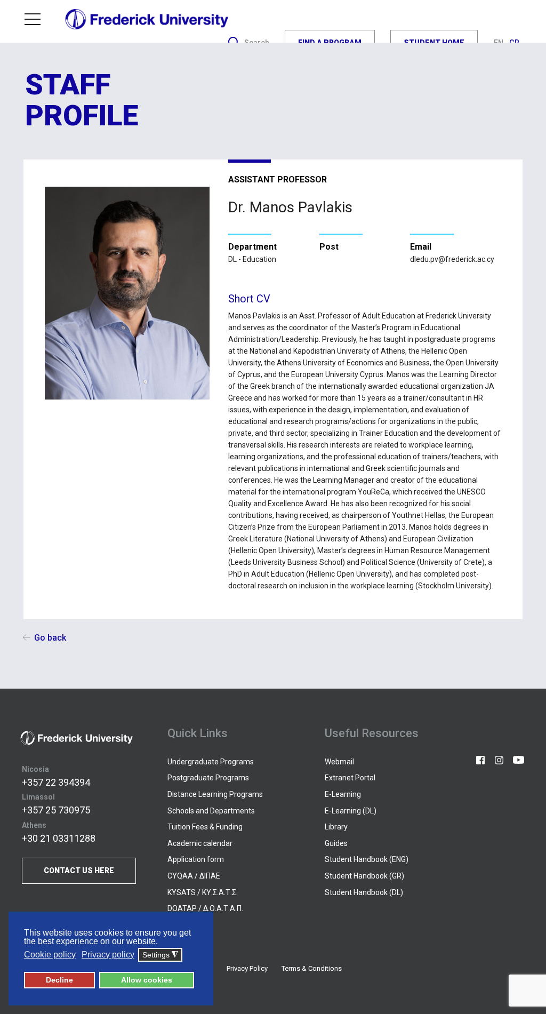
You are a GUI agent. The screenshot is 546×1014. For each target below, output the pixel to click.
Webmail (339, 761)
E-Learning (343, 794)
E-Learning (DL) (350, 811)
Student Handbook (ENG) (366, 859)
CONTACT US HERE (79, 870)
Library (336, 827)
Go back (50, 638)
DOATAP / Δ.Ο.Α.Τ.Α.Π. (205, 908)
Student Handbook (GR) (364, 876)
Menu (37, 19)
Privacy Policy (247, 968)
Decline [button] (59, 980)
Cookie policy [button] (50, 954)
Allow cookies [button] (146, 980)
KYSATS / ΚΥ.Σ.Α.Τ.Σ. (202, 892)
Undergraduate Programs (210, 761)
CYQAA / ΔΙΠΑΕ (193, 876)
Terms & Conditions (312, 968)
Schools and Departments (211, 811)
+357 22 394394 (56, 782)
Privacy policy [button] (108, 954)
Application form (195, 859)
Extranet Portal (350, 777)
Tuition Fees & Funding (205, 827)
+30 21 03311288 (58, 838)
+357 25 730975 (56, 810)
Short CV (249, 298)
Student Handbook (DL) (364, 892)
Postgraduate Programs (208, 777)
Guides (336, 843)
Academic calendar (199, 843)
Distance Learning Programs (215, 794)
